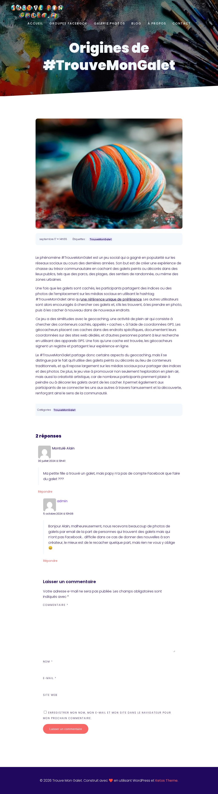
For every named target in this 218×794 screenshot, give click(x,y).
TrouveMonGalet (101, 239)
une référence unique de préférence (111, 299)
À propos (157, 23)
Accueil (35, 23)
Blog (136, 23)
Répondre (45, 491)
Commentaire (55, 605)
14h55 (63, 239)
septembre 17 (47, 239)
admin (62, 501)
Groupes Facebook (68, 23)
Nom (48, 661)
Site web (50, 695)
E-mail (49, 678)
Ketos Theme (166, 780)
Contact (181, 23)
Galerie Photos (109, 23)
